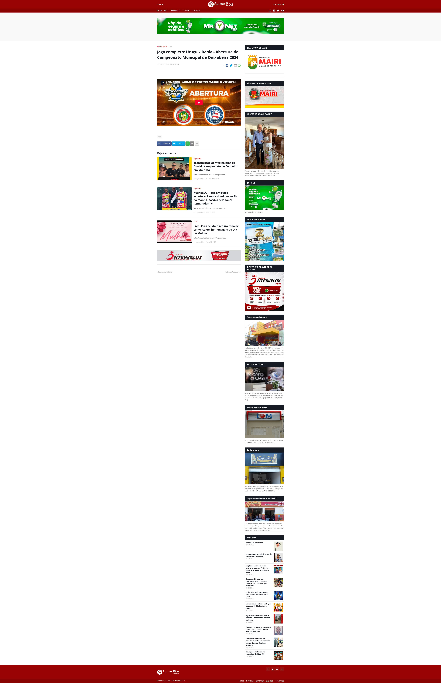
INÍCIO (159, 10)
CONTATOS (196, 10)
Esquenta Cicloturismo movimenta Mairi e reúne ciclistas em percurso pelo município (256, 582)
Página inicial (162, 46)
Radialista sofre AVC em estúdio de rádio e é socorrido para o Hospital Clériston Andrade (258, 642)
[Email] (235, 65)
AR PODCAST (175, 10)
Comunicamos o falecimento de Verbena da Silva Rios (259, 555)
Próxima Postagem (232, 272)
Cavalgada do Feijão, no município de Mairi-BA (255, 653)
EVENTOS (186, 10)
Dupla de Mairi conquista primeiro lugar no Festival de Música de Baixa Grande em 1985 (258, 569)
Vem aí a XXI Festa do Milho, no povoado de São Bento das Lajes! (258, 606)
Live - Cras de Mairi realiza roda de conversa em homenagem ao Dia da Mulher (216, 229)
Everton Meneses (178, 681)
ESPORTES (260, 681)
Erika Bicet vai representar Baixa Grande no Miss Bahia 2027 (257, 594)
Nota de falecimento (254, 543)
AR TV (166, 10)
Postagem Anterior (165, 272)
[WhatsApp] (239, 65)
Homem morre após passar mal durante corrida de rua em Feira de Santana (258, 629)
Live (170, 46)
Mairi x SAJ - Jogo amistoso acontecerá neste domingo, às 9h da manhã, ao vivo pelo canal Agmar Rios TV (215, 198)
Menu (161, 4)
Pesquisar (277, 4)
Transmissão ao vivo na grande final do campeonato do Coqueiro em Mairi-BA (215, 166)
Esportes (197, 158)
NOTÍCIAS (250, 681)
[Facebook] (227, 65)
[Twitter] (231, 65)
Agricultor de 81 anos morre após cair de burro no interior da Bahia (258, 617)
